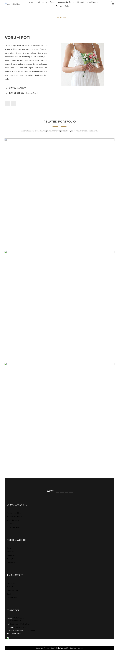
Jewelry (36, 93)
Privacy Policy (12, 559)
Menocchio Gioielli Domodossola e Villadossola (23, 17)
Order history (12, 598)
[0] (109, 4)
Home (9, 548)
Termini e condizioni (14, 513)
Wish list (10, 587)
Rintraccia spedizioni (14, 527)
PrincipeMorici (62, 648)
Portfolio (49, 17)
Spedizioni (10, 524)
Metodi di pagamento (14, 516)
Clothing (29, 93)
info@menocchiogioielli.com (20, 624)
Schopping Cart (12, 590)
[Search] (105, 3)
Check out (10, 594)
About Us (10, 552)
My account (11, 583)
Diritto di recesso (13, 520)
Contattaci (11, 555)
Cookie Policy (11, 562)
